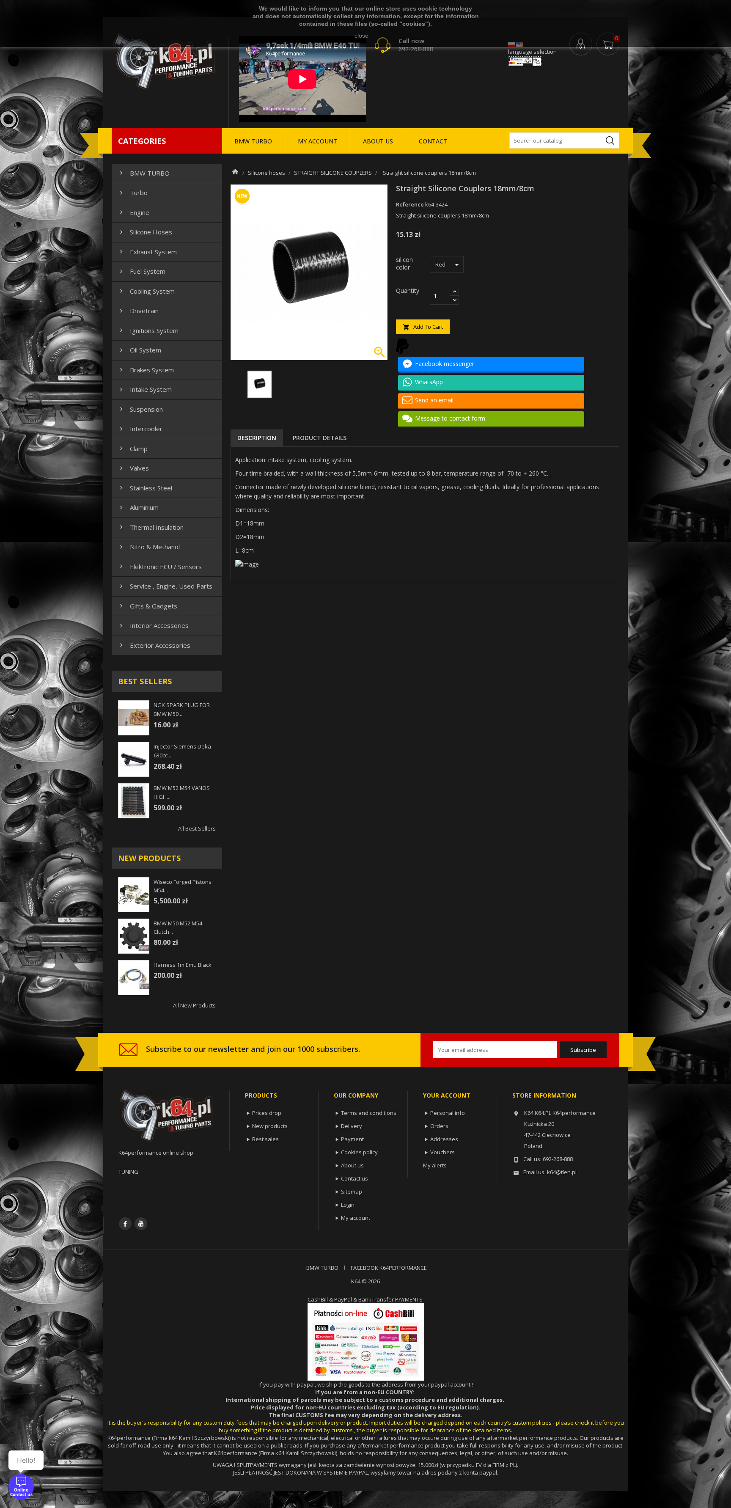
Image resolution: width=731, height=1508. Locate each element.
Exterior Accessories (154, 645)
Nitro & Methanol (149, 546)
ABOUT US (378, 141)
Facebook (125, 1223)
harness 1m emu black (183, 965)
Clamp (133, 448)
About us (352, 1165)
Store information (544, 1095)
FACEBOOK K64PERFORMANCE (389, 1267)
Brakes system (146, 370)
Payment (352, 1139)
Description (256, 438)
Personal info (447, 1113)
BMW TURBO (253, 141)
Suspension (140, 409)
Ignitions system (148, 330)
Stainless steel (145, 488)
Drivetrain (138, 310)
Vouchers (442, 1152)
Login (348, 1204)
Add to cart (423, 327)
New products (270, 1126)
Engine (133, 212)
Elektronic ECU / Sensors (160, 566)
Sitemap (351, 1191)
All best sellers (197, 828)
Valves (133, 468)
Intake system (145, 389)
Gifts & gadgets (147, 606)
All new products (194, 1005)
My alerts (435, 1165)
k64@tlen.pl (562, 1172)
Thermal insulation (151, 527)
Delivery (351, 1126)
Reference (410, 204)
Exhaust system (147, 252)
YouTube (141, 1223)
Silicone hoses (145, 232)
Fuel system (141, 271)
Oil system (139, 350)
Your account (446, 1095)
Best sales (265, 1139)
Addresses (444, 1139)
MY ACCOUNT (317, 141)
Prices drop (266, 1113)
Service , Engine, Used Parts (165, 586)
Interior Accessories (153, 625)
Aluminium (138, 507)
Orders (439, 1126)
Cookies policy (359, 1152)
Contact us (354, 1178)
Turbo (133, 192)
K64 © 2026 (365, 1281)
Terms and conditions (368, 1113)
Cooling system (146, 291)
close (361, 35)
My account (355, 1218)
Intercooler (140, 428)
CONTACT (433, 141)
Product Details (319, 438)
